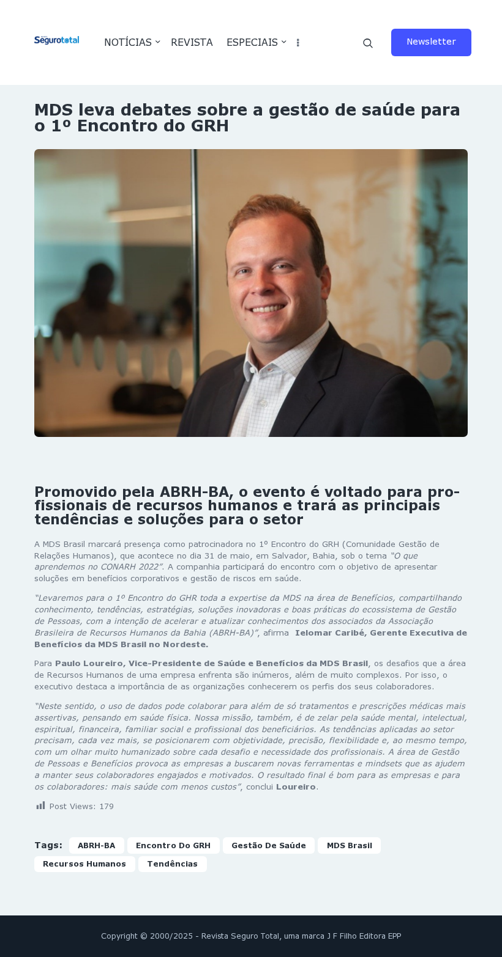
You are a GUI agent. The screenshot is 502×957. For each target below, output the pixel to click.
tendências (172, 863)
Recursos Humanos (84, 863)
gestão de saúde (268, 845)
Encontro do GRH (173, 845)
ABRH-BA (96, 845)
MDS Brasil (349, 845)
